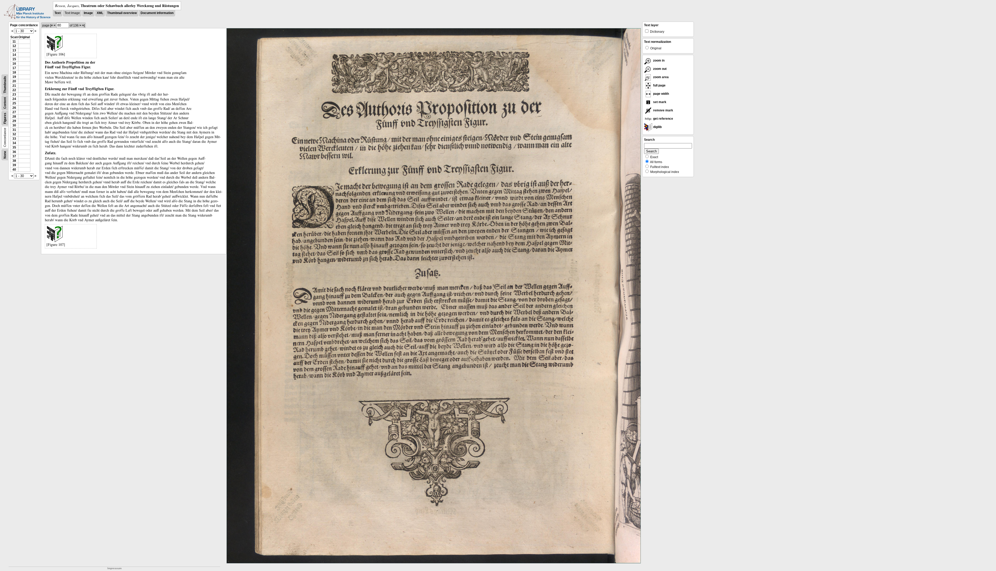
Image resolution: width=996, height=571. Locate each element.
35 (14, 147)
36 (14, 152)
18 (14, 72)
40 (14, 169)
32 (14, 134)
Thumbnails (5, 84)
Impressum (114, 568)
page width (660, 94)
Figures (5, 118)
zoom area (660, 77)
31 (14, 130)
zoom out (659, 69)
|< (51, 25)
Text (57, 13)
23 (14, 94)
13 (14, 50)
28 (14, 116)
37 (14, 156)
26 (14, 108)
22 (14, 90)
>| (83, 25)
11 (14, 41)
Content (5, 103)
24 (14, 99)
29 (14, 121)
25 (14, 103)
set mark (659, 102)
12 (14, 46)
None (5, 155)
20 (14, 81)
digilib (657, 127)
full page (659, 85)
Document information (157, 13)
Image (88, 13)
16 (14, 63)
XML (100, 13)
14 (14, 55)
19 (14, 77)
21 (14, 86)
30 (14, 125)
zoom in (658, 60)
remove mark (662, 110)
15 (14, 59)
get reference (662, 118)
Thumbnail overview (122, 13)
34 (14, 143)
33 (14, 138)
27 (14, 112)
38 (14, 161)
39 (14, 165)
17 (14, 68)
